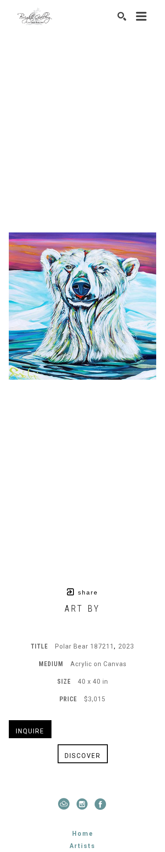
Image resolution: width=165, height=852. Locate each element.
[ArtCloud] (65, 804)
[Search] (122, 16)
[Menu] (141, 16)
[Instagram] (84, 804)
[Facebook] (101, 804)
